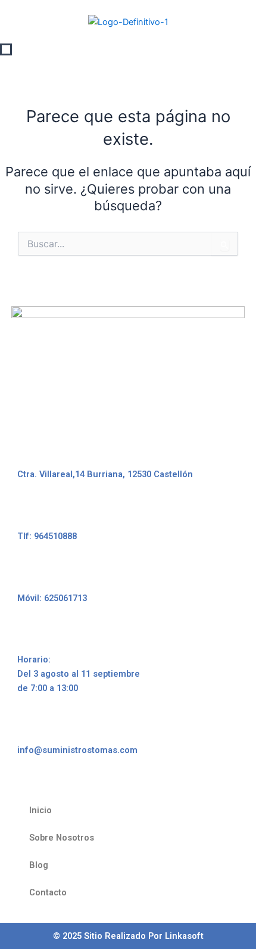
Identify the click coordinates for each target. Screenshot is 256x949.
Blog (38, 865)
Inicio (40, 810)
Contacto (48, 892)
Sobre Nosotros (61, 837)
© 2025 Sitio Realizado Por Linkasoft (128, 936)
